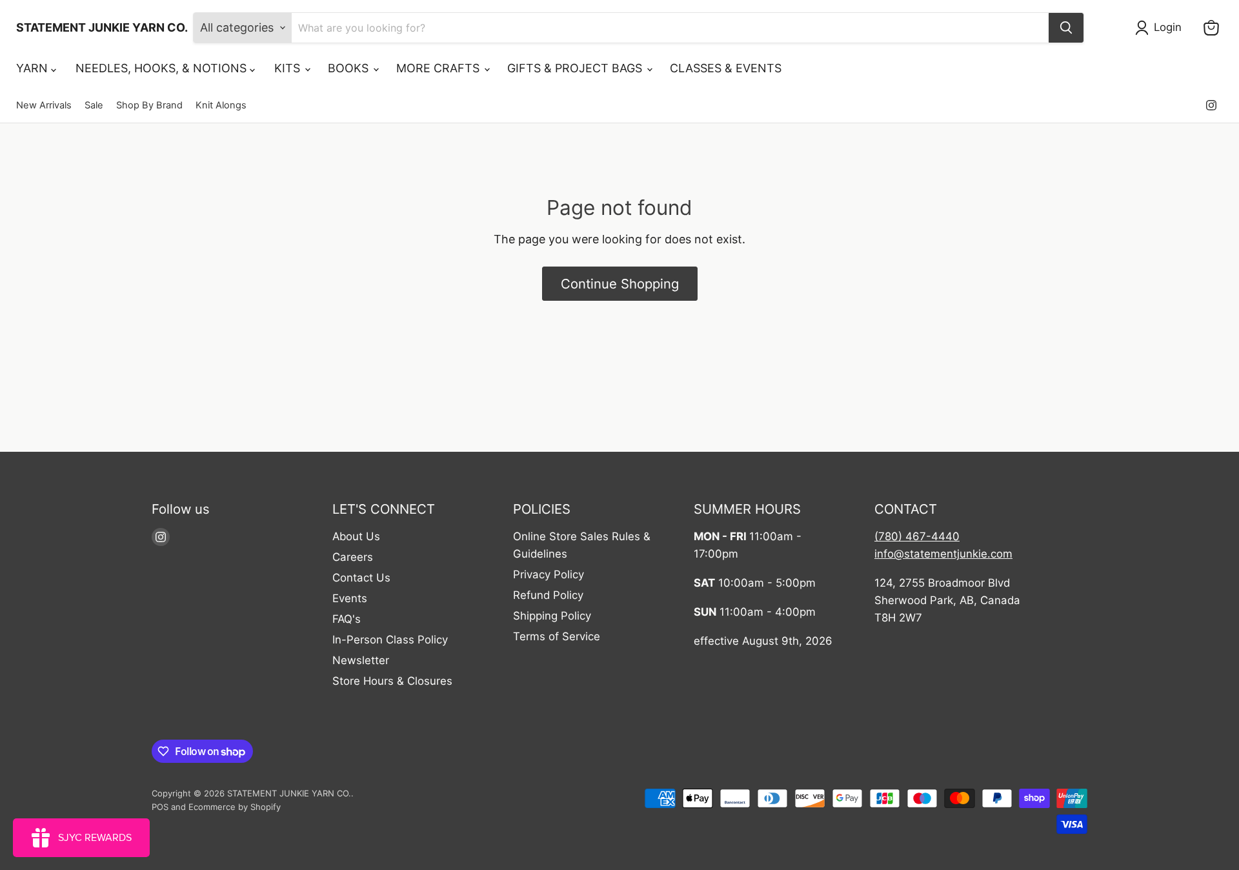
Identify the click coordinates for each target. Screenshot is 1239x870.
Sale (94, 105)
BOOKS (350, 68)
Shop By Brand (149, 105)
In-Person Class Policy (390, 639)
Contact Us (361, 577)
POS (160, 807)
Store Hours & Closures (392, 680)
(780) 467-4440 (917, 536)
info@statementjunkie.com (943, 553)
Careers (352, 557)
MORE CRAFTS (439, 68)
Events (349, 598)
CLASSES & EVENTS (725, 68)
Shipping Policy (552, 615)
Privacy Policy (548, 574)
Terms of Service (556, 636)
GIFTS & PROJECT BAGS (576, 68)
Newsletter (360, 660)
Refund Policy (548, 595)
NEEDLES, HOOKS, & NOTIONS (163, 68)
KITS (288, 68)
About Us (356, 536)
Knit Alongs (221, 105)
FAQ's (346, 618)
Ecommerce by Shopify (234, 807)
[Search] (1066, 28)
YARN (33, 68)
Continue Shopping (620, 284)
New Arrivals (44, 105)
